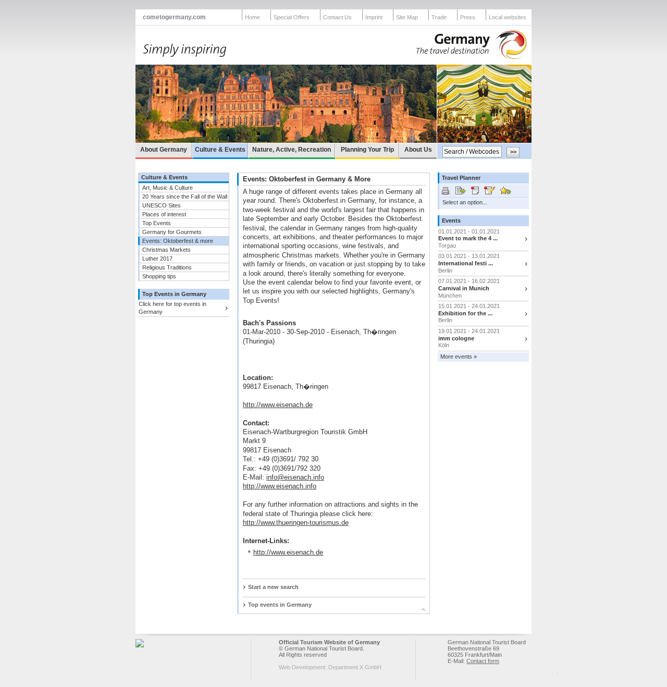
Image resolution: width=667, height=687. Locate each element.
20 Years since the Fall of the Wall (184, 196)
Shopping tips (159, 276)
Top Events (156, 223)
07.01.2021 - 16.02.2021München (469, 288)
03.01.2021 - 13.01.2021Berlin (469, 263)
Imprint (373, 17)
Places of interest (164, 214)
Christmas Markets (166, 250)
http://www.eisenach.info (279, 486)
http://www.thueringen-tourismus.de (296, 522)
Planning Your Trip (367, 149)
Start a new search (273, 587)
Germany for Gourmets (172, 232)
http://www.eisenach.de (278, 405)
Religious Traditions (167, 267)
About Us (418, 149)
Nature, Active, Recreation (291, 149)
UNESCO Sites (161, 205)
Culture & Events (220, 149)
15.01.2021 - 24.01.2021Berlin (469, 313)
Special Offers (292, 17)
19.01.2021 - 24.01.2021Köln (469, 338)
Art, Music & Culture (167, 188)
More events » (458, 356)
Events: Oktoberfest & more (177, 241)
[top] (329, 611)
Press (467, 17)
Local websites (507, 17)
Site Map (407, 17)
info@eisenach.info (295, 477)
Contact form (482, 661)
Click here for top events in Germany (172, 308)
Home (252, 17)
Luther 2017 (157, 258)
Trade (439, 17)
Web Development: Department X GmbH (330, 667)
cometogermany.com (174, 17)
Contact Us (337, 17)
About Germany (163, 149)
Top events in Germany (280, 605)
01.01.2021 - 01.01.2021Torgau (469, 238)
